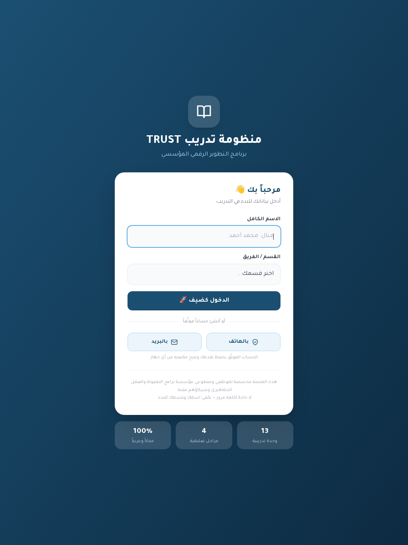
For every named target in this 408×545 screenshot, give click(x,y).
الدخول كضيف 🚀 (204, 301)
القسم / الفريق (261, 257)
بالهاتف (239, 342)
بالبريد (159, 342)
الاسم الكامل (263, 219)
